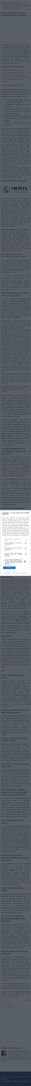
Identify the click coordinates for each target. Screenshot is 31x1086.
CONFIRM (9, 567)
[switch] (25, 543)
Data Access (15, 573)
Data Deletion (7, 573)
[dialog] (15, 543)
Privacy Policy (24, 573)
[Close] (28, 513)
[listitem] (15, 540)
